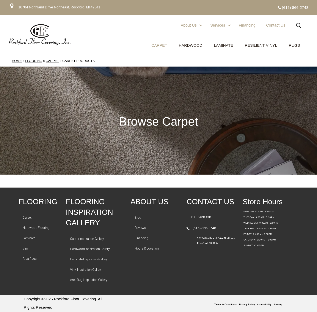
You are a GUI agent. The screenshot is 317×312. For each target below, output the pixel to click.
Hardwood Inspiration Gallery (90, 249)
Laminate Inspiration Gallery (89, 259)
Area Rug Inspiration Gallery (88, 280)
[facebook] (157, 299)
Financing (247, 25)
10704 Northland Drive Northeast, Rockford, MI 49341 (59, 7)
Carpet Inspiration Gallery (87, 238)
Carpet (52, 61)
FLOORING (37, 201)
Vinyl (26, 248)
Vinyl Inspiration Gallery (86, 269)
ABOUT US (149, 201)
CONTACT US (210, 201)
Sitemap (277, 304)
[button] (201, 25)
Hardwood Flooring (36, 227)
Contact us (204, 216)
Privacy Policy (247, 304)
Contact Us (275, 25)
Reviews (140, 227)
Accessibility (264, 304)
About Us (189, 25)
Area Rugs (30, 258)
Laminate (29, 238)
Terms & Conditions (225, 304)
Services (217, 25)
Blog (138, 217)
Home (17, 61)
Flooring (33, 61)
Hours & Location (147, 248)
